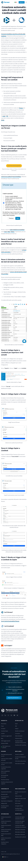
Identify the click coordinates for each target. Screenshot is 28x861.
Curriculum (17, 733)
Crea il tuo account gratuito (14, 165)
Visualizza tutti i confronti (20, 837)
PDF (7, 116)
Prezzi (2, 726)
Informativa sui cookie (20, 763)
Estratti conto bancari (19, 731)
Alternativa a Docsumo (20, 834)
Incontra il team (4, 731)
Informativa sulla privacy (20, 761)
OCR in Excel (17, 801)
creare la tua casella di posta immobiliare (11, 176)
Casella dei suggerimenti (6, 736)
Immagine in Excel (19, 806)
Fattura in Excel (18, 796)
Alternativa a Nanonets (20, 832)
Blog (2, 738)
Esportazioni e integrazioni (6, 801)
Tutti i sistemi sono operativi (6, 746)
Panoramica (3, 723)
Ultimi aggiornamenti (5, 741)
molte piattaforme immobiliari (17, 229)
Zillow (8, 231)
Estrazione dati (4, 794)
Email (16, 723)
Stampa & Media (4, 743)
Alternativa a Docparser (20, 829)
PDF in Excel (17, 803)
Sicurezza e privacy (5, 779)
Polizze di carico (18, 738)
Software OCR (4, 803)
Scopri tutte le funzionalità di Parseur (10, 621)
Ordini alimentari (18, 736)
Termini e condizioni (19, 754)
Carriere (3, 733)
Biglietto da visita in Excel (20, 798)
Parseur (21, 108)
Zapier (2, 120)
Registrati (22, 2)
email (4, 116)
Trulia (5, 231)
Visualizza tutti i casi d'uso (20, 745)
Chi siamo (3, 728)
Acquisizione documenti (6, 792)
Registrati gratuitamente (13, 697)
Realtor (12, 231)
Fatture (16, 728)
